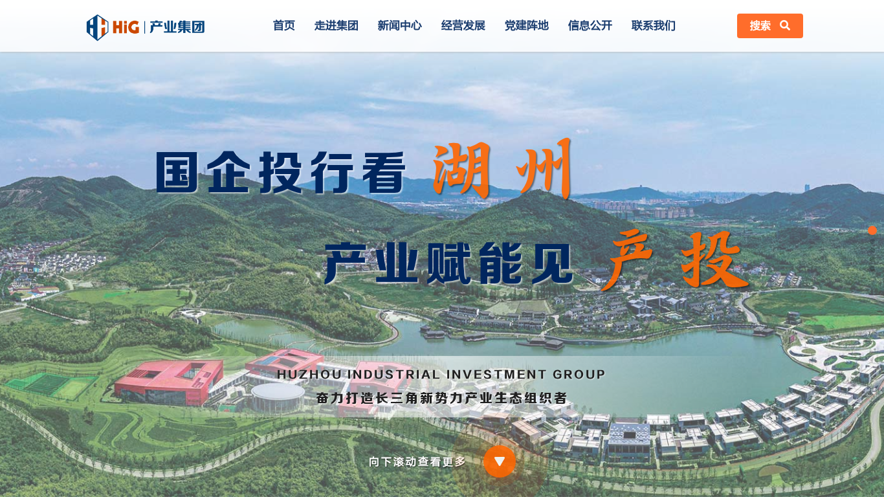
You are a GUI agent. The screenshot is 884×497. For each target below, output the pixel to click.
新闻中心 (400, 25)
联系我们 (654, 25)
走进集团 (337, 25)
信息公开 (590, 25)
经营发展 (463, 25)
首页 (284, 25)
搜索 (761, 26)
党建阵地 (527, 25)
